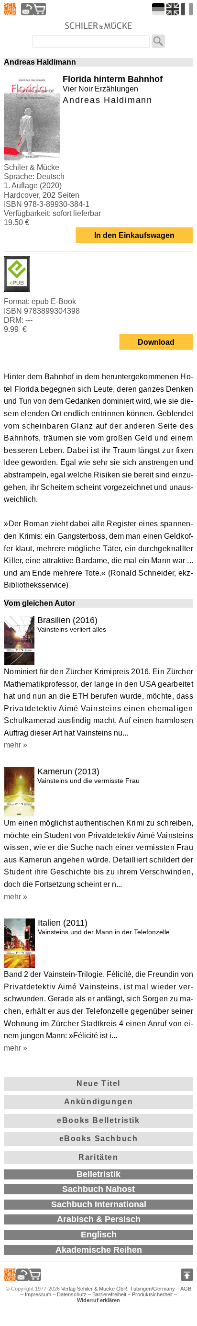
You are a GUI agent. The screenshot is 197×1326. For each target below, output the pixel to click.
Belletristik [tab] (98, 1174)
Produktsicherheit (152, 1294)
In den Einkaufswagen (134, 235)
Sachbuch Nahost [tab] (98, 1189)
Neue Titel (98, 1083)
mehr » (15, 745)
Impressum (38, 1294)
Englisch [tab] (99, 1234)
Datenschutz (72, 1294)
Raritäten (98, 1157)
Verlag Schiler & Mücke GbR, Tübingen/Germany (118, 1289)
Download (156, 342)
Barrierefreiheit (109, 1294)
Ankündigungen (98, 1102)
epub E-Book (54, 301)
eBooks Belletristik (98, 1120)
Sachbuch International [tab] (98, 1204)
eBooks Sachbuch (98, 1138)
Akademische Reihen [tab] (98, 1250)
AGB (185, 1289)
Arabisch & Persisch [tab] (99, 1219)
